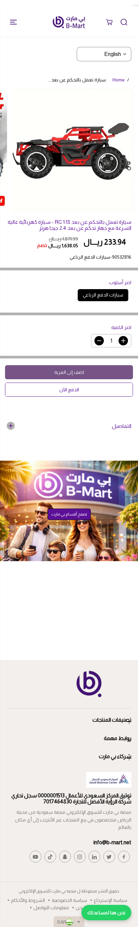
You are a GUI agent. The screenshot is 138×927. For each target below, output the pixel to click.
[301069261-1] (72, 150)
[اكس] (109, 856)
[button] (11, 22)
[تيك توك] (50, 856)
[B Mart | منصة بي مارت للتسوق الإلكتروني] (69, 22)
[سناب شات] (65, 856)
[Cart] (109, 22)
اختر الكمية (121, 327)
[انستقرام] (79, 856)
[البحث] (124, 22)
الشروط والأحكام (28, 900)
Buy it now (69, 389)
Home (119, 79)
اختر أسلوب (120, 282)
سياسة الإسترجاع (110, 900)
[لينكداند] (94, 856)
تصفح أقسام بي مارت (69, 514)
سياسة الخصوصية (69, 900)
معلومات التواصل (51, 907)
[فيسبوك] (124, 856)
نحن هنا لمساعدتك (106, 912)
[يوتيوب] (35, 856)
